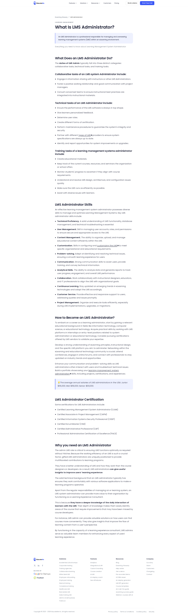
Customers (107, 3)
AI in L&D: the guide (122, 589)
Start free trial (147, 3)
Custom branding (96, 568)
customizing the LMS (107, 245)
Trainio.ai (62, 601)
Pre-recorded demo (123, 574)
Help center (120, 568)
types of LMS (85, 135)
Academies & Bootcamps (68, 563)
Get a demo (120, 571)
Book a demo (132, 3)
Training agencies (65, 568)
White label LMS (64, 574)
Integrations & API (96, 566)
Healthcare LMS (64, 589)
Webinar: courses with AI (124, 595)
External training (64, 583)
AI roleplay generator (123, 580)
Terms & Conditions (127, 612)
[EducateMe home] (39, 3)
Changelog (150, 571)
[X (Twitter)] (34, 565)
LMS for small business (67, 598)
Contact (149, 574)
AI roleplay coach (96, 577)
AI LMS (92, 574)
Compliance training (66, 586)
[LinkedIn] (38, 565)
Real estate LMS (64, 592)
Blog (117, 563)
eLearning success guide (124, 592)
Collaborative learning (67, 571)
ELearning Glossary (61, 17)
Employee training (65, 580)
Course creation (96, 571)
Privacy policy (113, 612)
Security (151, 612)
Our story (149, 563)
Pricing (116, 3)
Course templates (122, 586)
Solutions (83, 3)
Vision (148, 566)
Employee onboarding (67, 577)
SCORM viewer (121, 577)
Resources (94, 3)
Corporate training (65, 566)
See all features (95, 580)
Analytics (93, 563)
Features (72, 3)
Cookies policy (141, 612)
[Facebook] (42, 565)
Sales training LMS (65, 595)
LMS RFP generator (122, 583)
